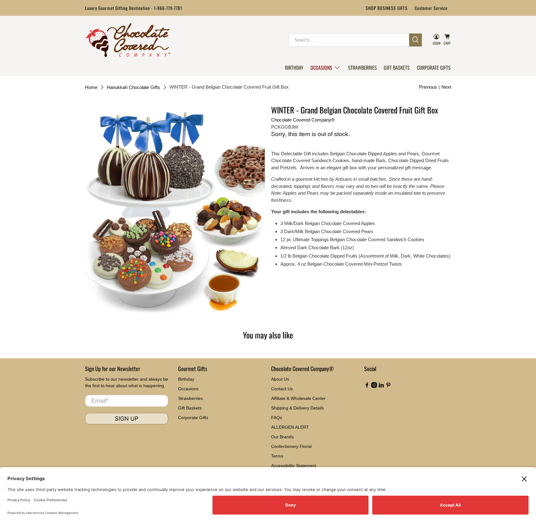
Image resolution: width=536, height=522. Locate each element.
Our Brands (282, 436)
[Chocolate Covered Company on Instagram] (374, 386)
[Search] (415, 39)
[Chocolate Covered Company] (128, 40)
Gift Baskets (397, 67)
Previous (428, 87)
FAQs (276, 417)
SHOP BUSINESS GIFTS (387, 8)
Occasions (321, 67)
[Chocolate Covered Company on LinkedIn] (381, 386)
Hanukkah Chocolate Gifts (133, 87)
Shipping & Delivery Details (297, 407)
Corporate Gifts (434, 67)
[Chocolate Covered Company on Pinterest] (388, 386)
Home (91, 87)
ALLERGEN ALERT (290, 427)
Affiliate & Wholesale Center (298, 398)
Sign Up (126, 418)
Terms (277, 455)
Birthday (294, 67)
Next (446, 87)
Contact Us (282, 388)
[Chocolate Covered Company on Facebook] (367, 386)
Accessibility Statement (293, 465)
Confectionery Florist (291, 446)
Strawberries (362, 67)
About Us (280, 379)
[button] (325, 67)
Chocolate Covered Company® (303, 119)
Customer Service (431, 8)
